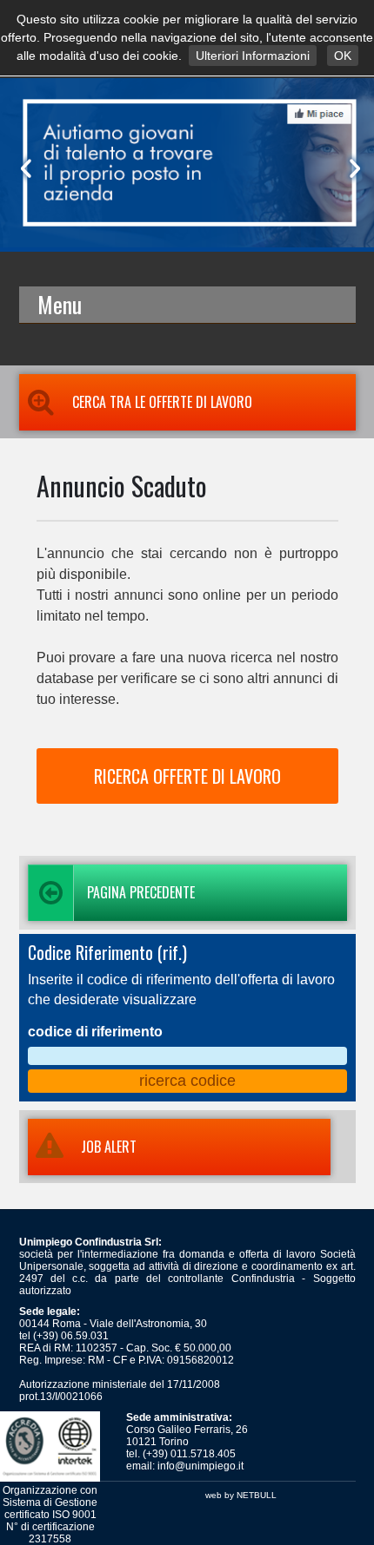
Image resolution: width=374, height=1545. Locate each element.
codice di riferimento (95, 1031)
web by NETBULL (241, 1495)
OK (342, 55)
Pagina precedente (141, 892)
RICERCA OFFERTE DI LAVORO (187, 776)
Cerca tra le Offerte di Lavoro (162, 401)
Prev (23, 168)
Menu (59, 304)
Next (351, 168)
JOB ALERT (109, 1146)
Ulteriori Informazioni (253, 55)
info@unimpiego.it (200, 1466)
